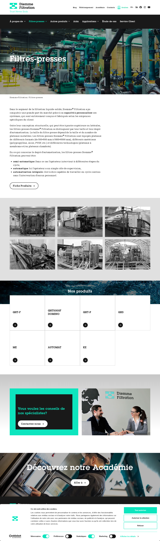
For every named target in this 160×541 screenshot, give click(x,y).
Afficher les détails (128, 536)
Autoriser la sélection (140, 518)
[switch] (68, 536)
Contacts (111, 8)
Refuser (140, 526)
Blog (75, 8)
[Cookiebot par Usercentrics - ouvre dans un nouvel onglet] (15, 536)
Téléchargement (86, 8)
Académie (100, 8)
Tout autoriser (140, 510)
